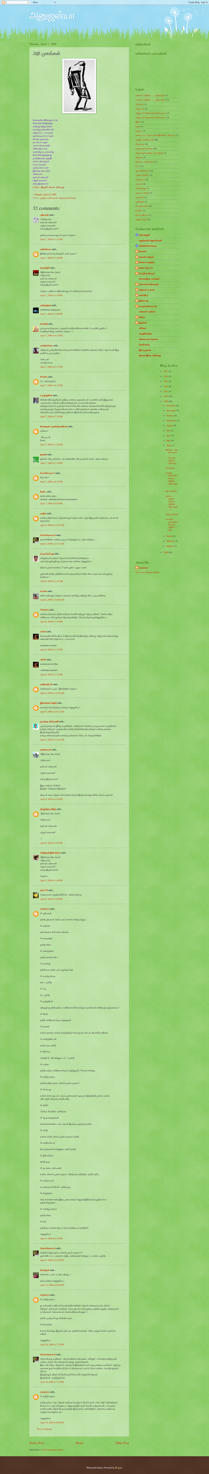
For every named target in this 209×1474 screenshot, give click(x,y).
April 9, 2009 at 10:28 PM (52, 1260)
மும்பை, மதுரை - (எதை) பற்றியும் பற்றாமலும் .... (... (172, 502)
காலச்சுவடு (144, 344)
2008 (166, 552)
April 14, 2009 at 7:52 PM (52, 1381)
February (170, 541)
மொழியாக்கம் (142, 206)
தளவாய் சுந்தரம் (146, 257)
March (169, 536)
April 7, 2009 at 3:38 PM (51, 295)
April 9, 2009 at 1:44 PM (51, 880)
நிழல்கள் (143, 322)
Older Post (122, 1443)
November (171, 410)
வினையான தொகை (148, 339)
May (168, 440)
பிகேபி (142, 317)
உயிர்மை (142, 328)
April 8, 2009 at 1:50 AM (51, 581)
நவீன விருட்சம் (146, 267)
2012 (166, 386)
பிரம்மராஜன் (144, 235)
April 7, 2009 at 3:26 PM (51, 257)
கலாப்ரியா (143, 295)
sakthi (43, 631)
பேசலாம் (143, 251)
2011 (166, 391)
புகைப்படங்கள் (142, 192)
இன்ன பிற (143, 300)
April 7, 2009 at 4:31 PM (51, 335)
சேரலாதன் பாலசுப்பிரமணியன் (53, 426)
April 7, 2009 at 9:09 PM (51, 503)
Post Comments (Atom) (52, 1449)
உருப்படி (139, 130)
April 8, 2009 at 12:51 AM (52, 543)
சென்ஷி (44, 323)
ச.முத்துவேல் (46, 395)
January (170, 545)
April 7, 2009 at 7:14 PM (51, 416)
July (168, 430)
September (171, 420)
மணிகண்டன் (46, 684)
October (170, 415)
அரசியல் (140, 104)
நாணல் (43, 454)
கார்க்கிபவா (45, 249)
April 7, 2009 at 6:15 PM (51, 385)
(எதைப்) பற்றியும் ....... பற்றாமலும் (150, 95)
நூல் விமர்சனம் (143, 170)
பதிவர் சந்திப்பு (142, 175)
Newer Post (36, 1443)
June (168, 435)
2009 (166, 401)
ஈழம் (138, 126)
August (169, 425)
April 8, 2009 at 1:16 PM (51, 621)
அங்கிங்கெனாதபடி (148, 245)
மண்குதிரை (45, 305)
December (171, 405)
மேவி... (43, 491)
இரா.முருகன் (145, 350)
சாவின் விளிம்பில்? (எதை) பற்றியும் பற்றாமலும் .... (172, 479)
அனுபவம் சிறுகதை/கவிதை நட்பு (151, 113)
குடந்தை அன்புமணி (49, 721)
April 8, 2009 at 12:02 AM (52, 525)
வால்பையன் (45, 749)
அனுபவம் (140, 108)
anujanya (44, 908)
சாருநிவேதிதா (145, 333)
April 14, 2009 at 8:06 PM (52, 1422)
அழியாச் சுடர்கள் (147, 289)
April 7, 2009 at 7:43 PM (51, 444)
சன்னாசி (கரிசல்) (147, 311)
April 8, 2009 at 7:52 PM (51, 649)
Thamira (44, 609)
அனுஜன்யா (52, 15)
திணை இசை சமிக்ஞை (150, 355)
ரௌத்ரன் (44, 1270)
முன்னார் (140, 201)
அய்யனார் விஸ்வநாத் (149, 284)
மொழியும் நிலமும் (147, 273)
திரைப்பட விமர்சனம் (145, 161)
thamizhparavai (48, 535)
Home (80, 1443)
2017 (166, 371)
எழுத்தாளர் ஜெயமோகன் (150, 240)
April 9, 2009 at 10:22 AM (52, 711)
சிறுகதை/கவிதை (67, 197)
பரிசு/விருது (141, 188)
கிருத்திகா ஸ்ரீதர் (48, 809)
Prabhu (44, 376)
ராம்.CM (44, 890)
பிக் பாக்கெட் (171, 491)
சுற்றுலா (139, 157)
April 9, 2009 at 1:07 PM (51, 842)
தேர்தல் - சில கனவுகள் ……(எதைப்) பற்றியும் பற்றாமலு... (172, 456)
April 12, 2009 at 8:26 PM (52, 1285)
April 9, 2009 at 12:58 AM (52, 693)
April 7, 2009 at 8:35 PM (51, 481)
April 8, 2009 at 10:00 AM (52, 599)
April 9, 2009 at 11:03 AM (52, 739)
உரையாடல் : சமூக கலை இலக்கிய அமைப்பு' (155, 135)
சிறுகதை (140, 143)
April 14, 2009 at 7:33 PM (52, 1344)
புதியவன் (44, 214)
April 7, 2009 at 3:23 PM (51, 239)
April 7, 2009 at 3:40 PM (51, 313)
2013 (166, 381)
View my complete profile (147, 572)
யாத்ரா (43, 513)
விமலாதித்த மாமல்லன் (149, 278)
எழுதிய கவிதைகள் (49, 197)
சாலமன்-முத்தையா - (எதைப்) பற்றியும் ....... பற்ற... (172, 524)
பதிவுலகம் (140, 179)
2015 (166, 376)
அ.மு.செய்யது (47, 553)
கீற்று (36, 187)
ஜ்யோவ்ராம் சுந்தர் (48, 703)
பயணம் (139, 183)
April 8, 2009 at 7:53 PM (51, 674)
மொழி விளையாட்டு (148, 306)
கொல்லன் (170, 467)
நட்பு (137, 166)
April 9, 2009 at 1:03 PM (51, 799)
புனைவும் (140, 197)
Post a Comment (44, 1429)
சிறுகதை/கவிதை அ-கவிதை (149, 152)
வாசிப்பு (139, 210)
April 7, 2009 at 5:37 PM (51, 366)
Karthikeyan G (47, 473)
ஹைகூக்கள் (141, 219)
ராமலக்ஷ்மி (45, 267)
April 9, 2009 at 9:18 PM (51, 1238)
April (169, 445)
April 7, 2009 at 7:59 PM (51, 463)
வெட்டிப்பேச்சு (142, 214)
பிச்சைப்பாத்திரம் (147, 262)
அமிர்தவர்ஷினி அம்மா (50, 852)
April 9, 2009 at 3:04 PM (51, 898)
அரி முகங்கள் (172, 514)
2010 (166, 396)
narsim (43, 591)
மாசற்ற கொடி (46, 345)
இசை (138, 121)
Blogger (118, 1467)
